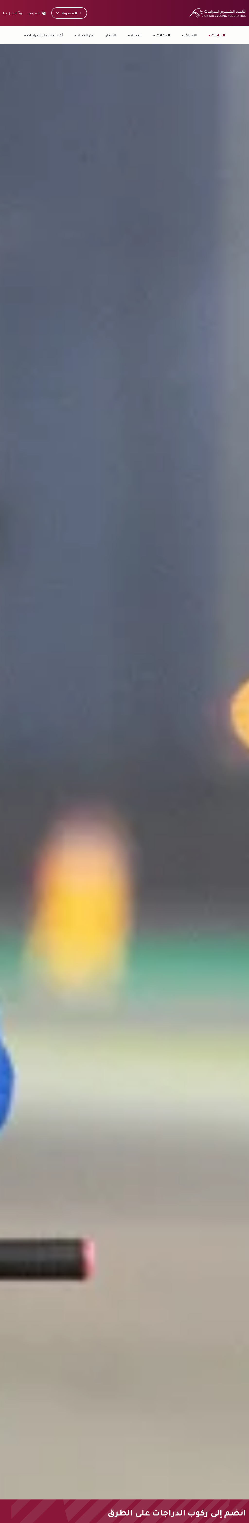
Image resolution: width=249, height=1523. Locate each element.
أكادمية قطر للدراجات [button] (45, 35)
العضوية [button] (69, 13)
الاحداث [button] (191, 35)
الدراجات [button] (218, 35)
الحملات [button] (163, 35)
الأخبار (111, 35)
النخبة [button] (136, 35)
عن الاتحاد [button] (85, 35)
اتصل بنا (10, 13)
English (34, 13)
